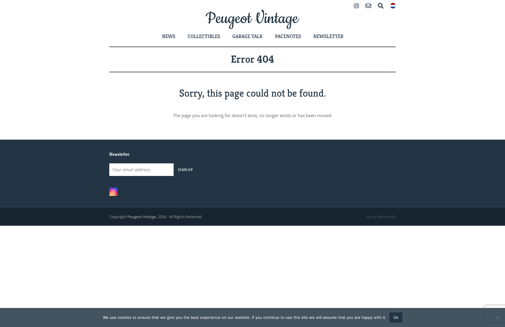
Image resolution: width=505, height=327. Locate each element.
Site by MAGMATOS (381, 217)
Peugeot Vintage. (142, 216)
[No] (498, 317)
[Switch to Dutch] (393, 6)
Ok (395, 317)
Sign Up (185, 169)
